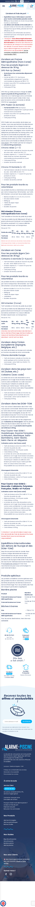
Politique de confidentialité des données (15, 770)
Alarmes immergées (10, 820)
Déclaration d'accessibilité (11, 772)
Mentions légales (15, 766)
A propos (6, 766)
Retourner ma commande (12, 809)
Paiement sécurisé (9, 807)
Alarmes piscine (8, 845)
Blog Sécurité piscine (10, 839)
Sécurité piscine (8, 841)
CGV (22, 766)
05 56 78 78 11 (9, 635)
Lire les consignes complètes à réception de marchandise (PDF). (16, 52)
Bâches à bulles (8, 824)
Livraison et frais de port (11, 805)
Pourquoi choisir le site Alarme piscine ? (16, 803)
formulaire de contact (10, 564)
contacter (4, 621)
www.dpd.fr (13, 102)
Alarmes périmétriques (11, 822)
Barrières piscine (9, 843)
